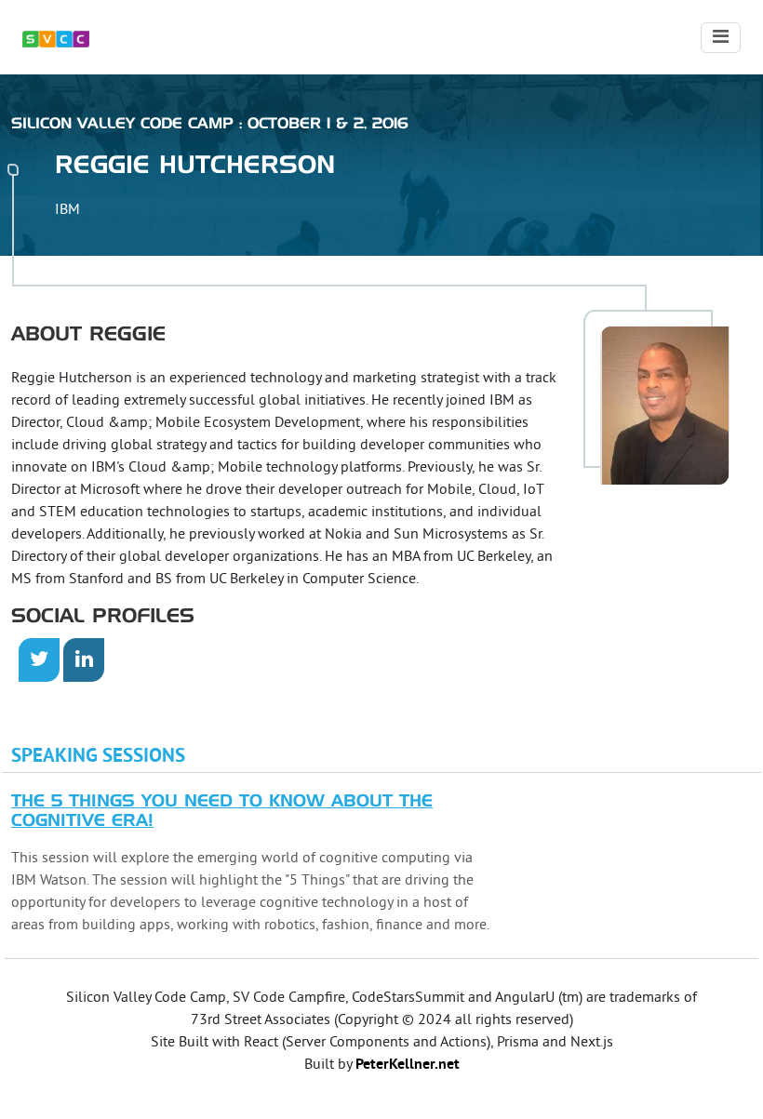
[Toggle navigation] (721, 37)
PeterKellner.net (407, 1065)
